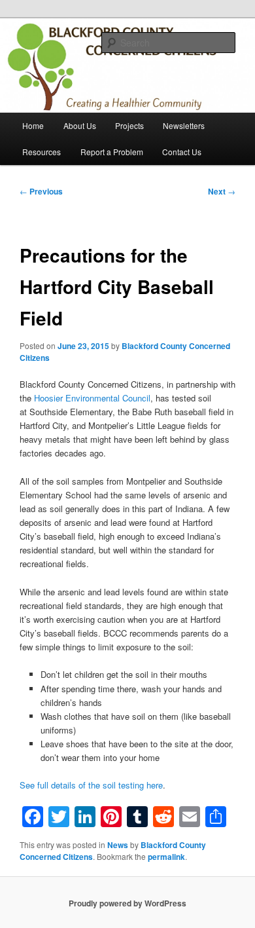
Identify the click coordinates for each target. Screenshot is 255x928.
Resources (41, 151)
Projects (129, 125)
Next (221, 191)
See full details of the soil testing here (91, 785)
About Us (79, 125)
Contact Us (181, 151)
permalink (166, 857)
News (117, 845)
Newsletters (184, 125)
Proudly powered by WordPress (127, 903)
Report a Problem (111, 151)
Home (33, 125)
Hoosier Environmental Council (92, 398)
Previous (41, 191)
